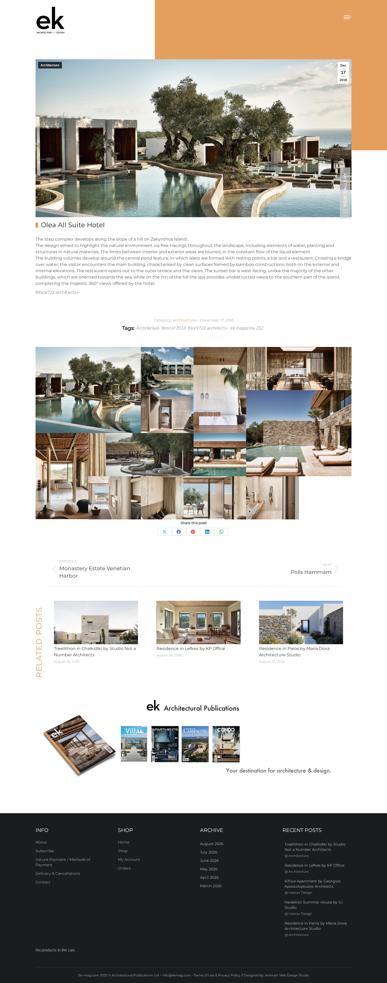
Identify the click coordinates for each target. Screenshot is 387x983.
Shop (122, 850)
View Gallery (345, 190)
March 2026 (211, 885)
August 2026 (212, 843)
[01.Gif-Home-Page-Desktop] (193, 739)
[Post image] (96, 622)
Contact (43, 882)
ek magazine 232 (247, 328)
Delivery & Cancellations (58, 873)
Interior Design (300, 893)
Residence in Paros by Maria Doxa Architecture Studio (294, 651)
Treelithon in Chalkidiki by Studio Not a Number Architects (95, 651)
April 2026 (209, 877)
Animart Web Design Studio (287, 975)
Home (123, 842)
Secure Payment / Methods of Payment (63, 862)
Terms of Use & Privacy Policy (217, 975)
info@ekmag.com (176, 975)
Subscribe (45, 850)
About (41, 842)
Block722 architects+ (57, 292)
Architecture (50, 65)
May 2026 (209, 869)
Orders (124, 868)
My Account (129, 859)
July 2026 (208, 852)
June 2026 (209, 860)
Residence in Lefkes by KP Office (190, 648)
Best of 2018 (174, 328)
